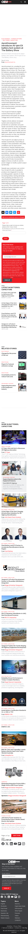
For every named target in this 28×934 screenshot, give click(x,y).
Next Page (16, 835)
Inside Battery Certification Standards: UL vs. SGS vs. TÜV (13, 711)
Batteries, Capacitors (10, 40)
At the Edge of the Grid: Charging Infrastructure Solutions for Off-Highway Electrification (9, 304)
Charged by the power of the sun (8, 354)
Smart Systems (5, 446)
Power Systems (16, 38)
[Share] (6, 212)
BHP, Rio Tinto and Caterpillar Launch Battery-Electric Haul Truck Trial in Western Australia (13, 751)
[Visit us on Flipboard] (19, 843)
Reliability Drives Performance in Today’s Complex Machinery (12, 679)
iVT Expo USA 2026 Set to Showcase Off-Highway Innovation (8, 294)
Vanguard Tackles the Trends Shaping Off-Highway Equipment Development (13, 646)
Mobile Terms (6, 277)
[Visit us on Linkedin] (11, 843)
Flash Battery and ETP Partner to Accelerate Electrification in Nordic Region (9, 315)
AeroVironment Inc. (10, 62)
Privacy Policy (17, 277)
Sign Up (7, 280)
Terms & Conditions (7, 928)
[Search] (21, 1)
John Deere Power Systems (13, 517)
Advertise (9, 926)
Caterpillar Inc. (9, 755)
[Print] (2, 212)
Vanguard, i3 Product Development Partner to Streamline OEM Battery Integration (9, 325)
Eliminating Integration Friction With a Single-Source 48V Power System (13, 784)
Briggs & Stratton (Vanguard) (13, 585)
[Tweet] (14, 212)
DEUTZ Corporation (10, 617)
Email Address (7, 253)
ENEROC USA (9, 714)
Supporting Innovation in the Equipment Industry (8, 387)
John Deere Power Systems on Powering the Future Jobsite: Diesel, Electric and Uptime (13, 819)
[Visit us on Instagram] (23, 843)
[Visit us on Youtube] (15, 843)
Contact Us (18, 928)
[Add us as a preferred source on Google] (18, 212)
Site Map (24, 928)
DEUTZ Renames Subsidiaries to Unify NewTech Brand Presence (13, 614)
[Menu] (25, 1)
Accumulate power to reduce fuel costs (8, 375)
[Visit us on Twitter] (7, 843)
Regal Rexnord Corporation (13, 682)
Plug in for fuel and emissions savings (7, 365)
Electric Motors (6, 676)
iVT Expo (7, 452)
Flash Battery (9, 551)
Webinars (4, 781)
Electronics (5, 38)
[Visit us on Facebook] (2, 843)
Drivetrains (4, 362)
